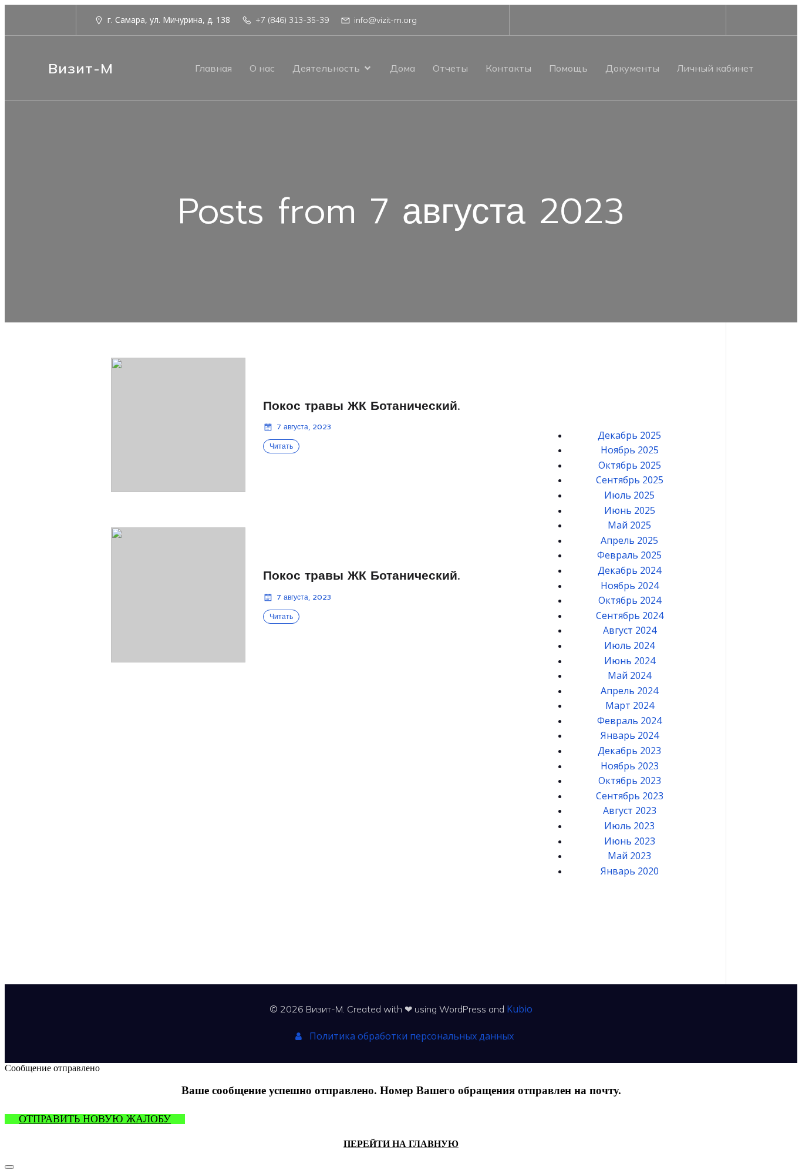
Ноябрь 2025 (630, 449)
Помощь (568, 68)
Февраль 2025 (629, 555)
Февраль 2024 (629, 720)
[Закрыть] (9, 1167)
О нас (262, 68)
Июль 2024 (629, 645)
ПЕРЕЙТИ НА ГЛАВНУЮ (401, 1144)
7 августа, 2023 (304, 427)
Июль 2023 (629, 825)
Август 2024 (629, 630)
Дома (402, 68)
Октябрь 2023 (629, 780)
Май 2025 (629, 525)
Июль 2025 (629, 495)
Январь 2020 (630, 870)
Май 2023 (629, 855)
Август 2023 (629, 810)
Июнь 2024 (629, 660)
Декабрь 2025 (629, 435)
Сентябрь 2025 (629, 479)
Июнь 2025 (629, 510)
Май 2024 (629, 675)
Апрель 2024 (629, 690)
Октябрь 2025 (629, 465)
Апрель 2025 (629, 540)
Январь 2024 (630, 735)
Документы (632, 68)
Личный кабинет (715, 68)
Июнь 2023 (629, 841)
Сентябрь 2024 (629, 615)
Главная (213, 68)
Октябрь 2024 (629, 600)
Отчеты (450, 68)
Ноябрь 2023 (630, 765)
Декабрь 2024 (629, 570)
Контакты (508, 68)
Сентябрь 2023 (629, 795)
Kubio (520, 1009)
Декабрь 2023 (629, 750)
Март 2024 (629, 705)
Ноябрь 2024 (630, 585)
